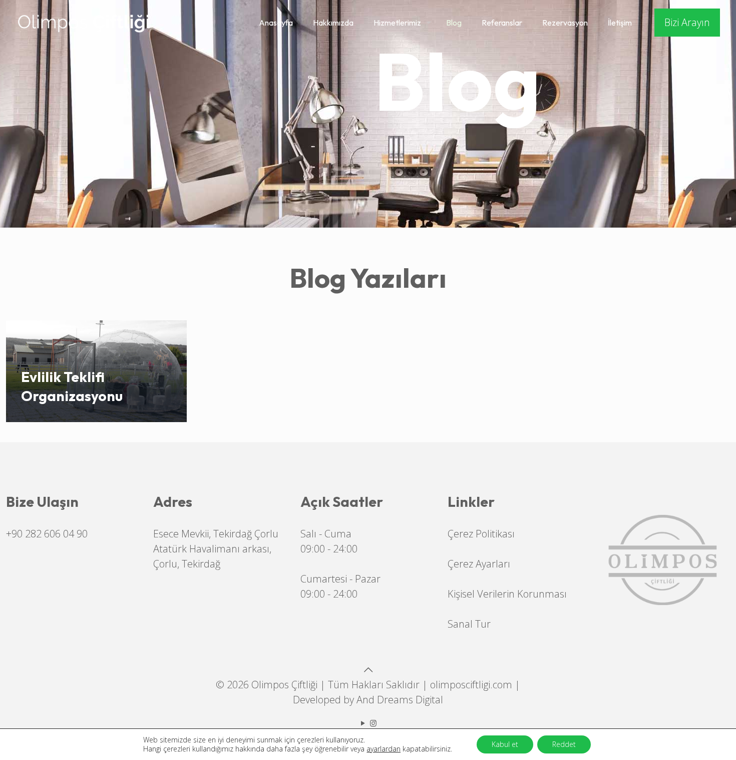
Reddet (564, 744)
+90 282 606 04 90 (47, 533)
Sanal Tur (469, 624)
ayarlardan (383, 748)
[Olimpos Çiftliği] (83, 22)
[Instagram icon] (373, 723)
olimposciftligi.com (471, 684)
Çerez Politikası (481, 533)
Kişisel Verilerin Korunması (507, 594)
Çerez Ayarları (479, 564)
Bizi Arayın (687, 22)
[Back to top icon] (368, 669)
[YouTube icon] (362, 723)
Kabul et (505, 744)
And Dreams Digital (399, 699)
